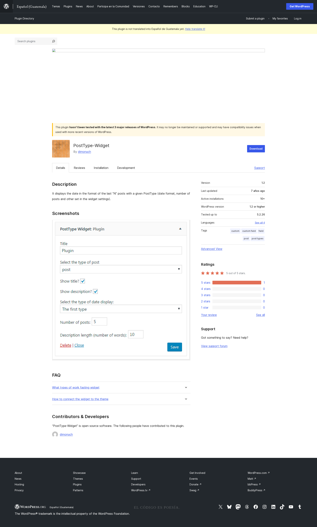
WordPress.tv (141, 490)
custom (235, 231)
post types (257, 238)
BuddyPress (256, 490)
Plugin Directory (24, 18)
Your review (209, 315)
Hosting (19, 484)
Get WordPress (300, 6)
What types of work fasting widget (75, 387)
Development (126, 168)
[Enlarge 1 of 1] (185, 225)
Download (256, 148)
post (246, 238)
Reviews (79, 168)
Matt (252, 478)
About (18, 472)
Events (194, 478)
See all (260, 315)
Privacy (19, 490)
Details (60, 168)
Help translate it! (195, 28)
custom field (249, 231)
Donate (196, 484)
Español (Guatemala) (62, 507)
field (261, 231)
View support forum (214, 346)
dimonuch (84, 151)
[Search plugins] (53, 41)
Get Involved (197, 472)
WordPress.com (259, 472)
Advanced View (211, 249)
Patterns (78, 490)
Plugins (77, 484)
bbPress (254, 484)
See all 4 (260, 222)
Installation (101, 168)
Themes (78, 478)
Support (259, 168)
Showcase (79, 472)
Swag (194, 490)
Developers (138, 484)
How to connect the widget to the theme (80, 399)
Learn (134, 472)
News (18, 478)
